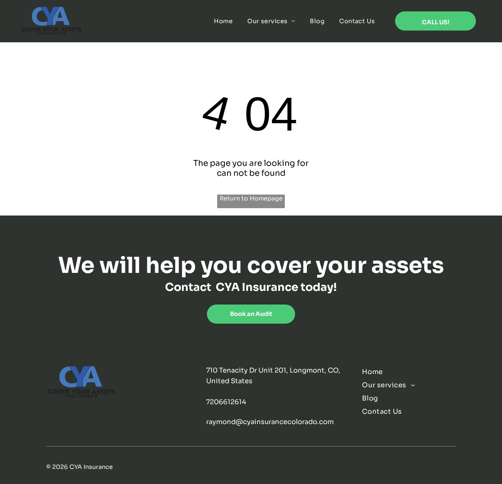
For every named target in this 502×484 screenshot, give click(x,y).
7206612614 (226, 402)
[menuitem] (223, 21)
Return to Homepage (251, 198)
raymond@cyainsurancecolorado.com (270, 422)
